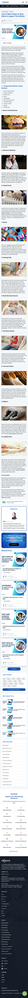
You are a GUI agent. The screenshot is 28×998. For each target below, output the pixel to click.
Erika (4, 521)
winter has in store (5, 497)
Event (24, 678)
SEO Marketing (5, 778)
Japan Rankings (5, 11)
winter (9, 245)
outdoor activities (5, 213)
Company (3, 908)
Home (2, 894)
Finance (10, 681)
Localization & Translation (7, 766)
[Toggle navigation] (26, 2)
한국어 (2, 982)
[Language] (23, 2)
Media (16, 683)
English (2, 977)
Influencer (5, 683)
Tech (4, 686)
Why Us (3, 899)
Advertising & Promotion (7, 748)
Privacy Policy (4, 988)
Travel (9, 686)
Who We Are (4, 896)
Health (15, 681)
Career (13, 678)
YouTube (14, 686)
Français (3, 979)
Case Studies (4, 906)
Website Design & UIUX (6, 784)
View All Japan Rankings (14, 689)
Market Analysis (5, 745)
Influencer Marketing (6, 763)
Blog (2, 910)
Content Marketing (6, 754)
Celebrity (18, 678)
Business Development (7, 751)
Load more (14, 669)
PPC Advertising (5, 772)
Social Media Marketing (6, 781)
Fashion (4, 681)
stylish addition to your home (16, 433)
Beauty (8, 678)
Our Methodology (5, 903)
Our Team (3, 901)
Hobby (20, 681)
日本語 (2, 975)
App (4, 678)
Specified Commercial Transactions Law (9, 990)
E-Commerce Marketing (6, 760)
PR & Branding (4, 941)
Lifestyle (11, 11)
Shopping (21, 683)
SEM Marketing (5, 775)
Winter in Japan (5, 53)
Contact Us (14, 544)
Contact (3, 915)
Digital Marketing (5, 757)
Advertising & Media (5, 939)
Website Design (4, 944)
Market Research (5, 769)
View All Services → (14, 851)
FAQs (2, 913)
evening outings (21, 468)
